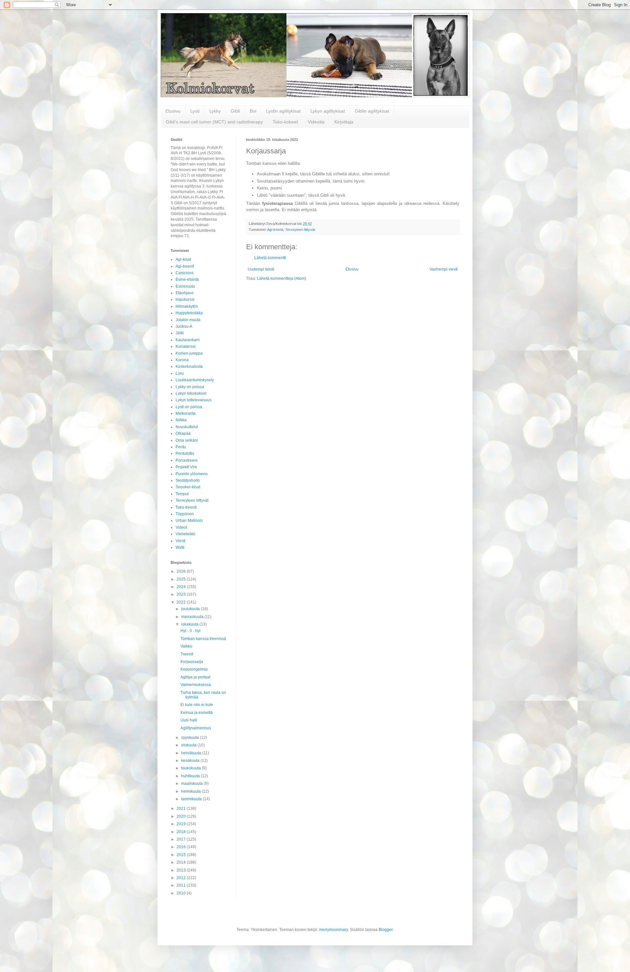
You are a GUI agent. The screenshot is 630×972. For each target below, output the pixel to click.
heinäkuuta (191, 753)
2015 (182, 854)
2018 (182, 831)
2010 (182, 893)
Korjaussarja (191, 661)
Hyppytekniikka (189, 313)
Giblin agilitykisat (372, 111)
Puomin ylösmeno (192, 474)
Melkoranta (186, 413)
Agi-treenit (275, 230)
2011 (182, 885)
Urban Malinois (189, 520)
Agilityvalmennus (195, 728)
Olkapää (183, 433)
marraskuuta (192, 616)
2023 (182, 594)
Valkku (186, 646)
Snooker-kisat (188, 487)
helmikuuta (191, 791)
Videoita (316, 121)
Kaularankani (188, 340)
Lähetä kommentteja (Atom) (281, 278)
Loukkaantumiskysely (195, 380)
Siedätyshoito (188, 480)
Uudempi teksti (261, 269)
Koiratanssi (186, 346)
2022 (182, 602)
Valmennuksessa (195, 684)
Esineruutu (185, 286)
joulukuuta (191, 609)
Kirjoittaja (343, 121)
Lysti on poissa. (189, 407)
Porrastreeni (187, 460)
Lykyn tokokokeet (191, 393)
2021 (182, 808)
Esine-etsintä (187, 279)
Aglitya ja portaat (195, 677)
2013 (182, 870)
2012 (182, 877)
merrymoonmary (333, 929)
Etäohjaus (185, 293)
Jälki (180, 333)
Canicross (185, 273)
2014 (182, 862)
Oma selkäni (187, 440)
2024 (182, 587)
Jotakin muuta (188, 320)
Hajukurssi (185, 299)
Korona (182, 360)
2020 (182, 816)
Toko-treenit (186, 507)
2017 (182, 839)
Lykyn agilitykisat (327, 111)
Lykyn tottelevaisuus (194, 400)
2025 (182, 579)
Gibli (235, 111)
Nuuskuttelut (187, 427)
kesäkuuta (190, 760)
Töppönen (185, 514)
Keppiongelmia (194, 669)
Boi (253, 111)
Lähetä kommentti (270, 257)
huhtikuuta (191, 776)
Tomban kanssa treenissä (203, 638)
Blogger (385, 929)
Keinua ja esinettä (196, 712)
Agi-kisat (183, 259)
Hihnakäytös (187, 306)
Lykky (215, 111)
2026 (182, 571)
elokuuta (189, 745)
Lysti (195, 111)
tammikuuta (192, 799)
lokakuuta (190, 624)
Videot (181, 527)
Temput (182, 494)
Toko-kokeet (285, 121)
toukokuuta (191, 768)
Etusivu (172, 111)
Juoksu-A (184, 326)
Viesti (180, 541)
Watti (180, 547)
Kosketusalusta (189, 366)
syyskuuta (190, 737)
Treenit (186, 654)
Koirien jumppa (189, 353)
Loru (180, 373)
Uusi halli (188, 720)
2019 (182, 824)
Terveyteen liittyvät (300, 230)
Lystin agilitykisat (283, 111)
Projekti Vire (186, 467)
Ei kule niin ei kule (196, 704)
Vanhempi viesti (444, 269)
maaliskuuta (192, 783)
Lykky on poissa (190, 387)
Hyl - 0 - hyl (190, 631)
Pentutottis (185, 453)
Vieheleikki (185, 534)
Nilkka (181, 420)
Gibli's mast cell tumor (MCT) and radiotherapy (214, 121)
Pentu (181, 447)
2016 (182, 847)
